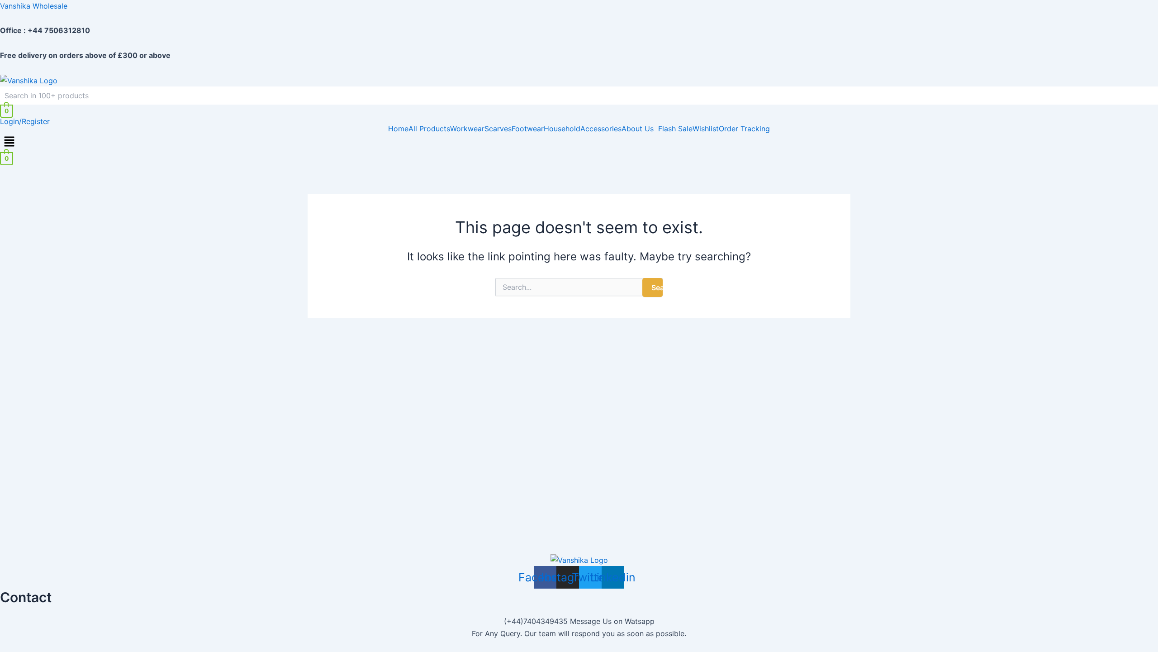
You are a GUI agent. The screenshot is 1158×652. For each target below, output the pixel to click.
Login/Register (25, 121)
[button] (640, 128)
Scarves (498, 128)
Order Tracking (744, 128)
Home (398, 128)
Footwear (528, 128)
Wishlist (706, 128)
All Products (429, 128)
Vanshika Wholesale (33, 5)
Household (562, 128)
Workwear (467, 128)
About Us (638, 128)
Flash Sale (675, 128)
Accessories (601, 128)
